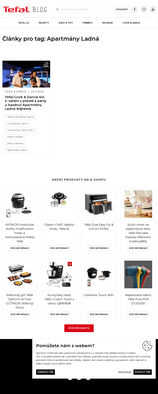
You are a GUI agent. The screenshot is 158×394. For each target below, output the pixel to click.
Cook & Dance (131, 22)
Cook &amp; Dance (17, 123)
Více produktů (79, 328)
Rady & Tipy (66, 22)
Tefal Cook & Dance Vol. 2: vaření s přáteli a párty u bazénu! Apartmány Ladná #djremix (25, 103)
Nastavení (124, 372)
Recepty (44, 22)
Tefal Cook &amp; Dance (20, 117)
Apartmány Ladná (17, 150)
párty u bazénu (15, 143)
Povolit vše (142, 372)
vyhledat (122, 9)
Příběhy (87, 22)
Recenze (107, 22)
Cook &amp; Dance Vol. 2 (20, 130)
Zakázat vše (45, 372)
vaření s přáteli (15, 136)
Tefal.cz (23, 22)
